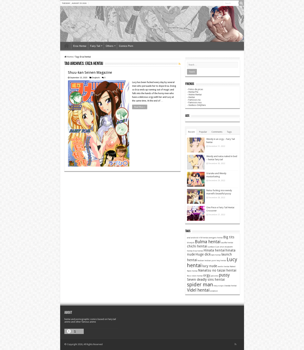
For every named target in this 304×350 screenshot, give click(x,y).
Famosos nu (194, 99)
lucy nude (209, 266)
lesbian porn (210, 260)
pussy (224, 275)
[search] (241, 3)
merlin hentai (223, 266)
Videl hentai (198, 290)
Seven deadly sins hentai (206, 280)
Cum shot (219, 247)
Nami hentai (192, 271)
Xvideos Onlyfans (197, 105)
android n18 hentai (199, 238)
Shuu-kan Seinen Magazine (90, 72)
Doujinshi (96, 78)
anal (189, 238)
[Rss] (235, 344)
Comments (216, 132)
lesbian (201, 260)
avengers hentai (216, 238)
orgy (206, 275)
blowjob (190, 242)
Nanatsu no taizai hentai (217, 270)
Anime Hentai (195, 94)
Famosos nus (195, 102)
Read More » (139, 107)
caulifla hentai (227, 242)
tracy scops (219, 286)
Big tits (228, 237)
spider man (200, 285)
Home (66, 45)
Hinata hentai (214, 250)
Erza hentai (198, 251)
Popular (203, 132)
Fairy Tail (95, 45)
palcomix (214, 276)
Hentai (191, 97)
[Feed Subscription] (179, 63)
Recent (191, 132)
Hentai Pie (193, 92)
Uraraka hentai (230, 286)
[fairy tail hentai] (152, 24)
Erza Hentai (79, 45)
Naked (232, 266)
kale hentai (216, 255)
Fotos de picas (195, 89)
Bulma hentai (207, 241)
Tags (229, 132)
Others (109, 45)
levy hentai (221, 260)
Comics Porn (126, 45)
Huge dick (203, 254)
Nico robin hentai (195, 276)
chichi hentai (197, 246)
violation (214, 291)
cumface (211, 247)
